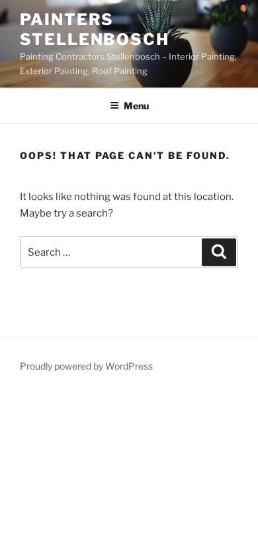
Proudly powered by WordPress (86, 366)
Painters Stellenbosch (94, 29)
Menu (136, 105)
